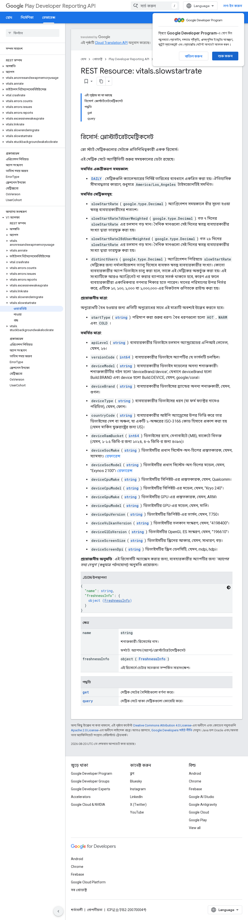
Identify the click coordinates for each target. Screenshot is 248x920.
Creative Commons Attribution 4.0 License (162, 725)
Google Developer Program (91, 773)
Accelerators (81, 797)
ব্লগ (132, 773)
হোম (9, 17)
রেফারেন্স (48, 17)
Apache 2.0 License (84, 730)
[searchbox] (32, 33)
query (88, 701)
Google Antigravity (203, 804)
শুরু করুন (225, 56)
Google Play (198, 820)
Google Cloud (199, 812)
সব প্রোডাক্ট (79, 890)
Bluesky (136, 781)
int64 (125, 357)
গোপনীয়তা (94, 910)
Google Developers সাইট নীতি (171, 730)
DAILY (96, 178)
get (86, 692)
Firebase (195, 789)
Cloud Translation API (111, 43)
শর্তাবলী (77, 910)
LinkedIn (136, 797)
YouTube (137, 812)
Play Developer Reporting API (60, 6)
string (121, 317)
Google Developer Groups (90, 781)
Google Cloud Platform (88, 882)
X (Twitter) (138, 804)
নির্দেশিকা (27, 17)
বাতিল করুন (193, 56)
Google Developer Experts (90, 789)
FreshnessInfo (117, 600)
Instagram (138, 789)
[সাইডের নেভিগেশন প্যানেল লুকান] (58, 911)
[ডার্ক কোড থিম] (228, 587)
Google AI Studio (201, 797)
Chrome (195, 781)
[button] (31, 66)
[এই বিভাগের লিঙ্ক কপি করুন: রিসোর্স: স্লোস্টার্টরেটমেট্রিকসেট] (158, 137)
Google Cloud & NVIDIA (88, 804)
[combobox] (155, 5)
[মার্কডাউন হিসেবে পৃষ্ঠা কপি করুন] (101, 81)
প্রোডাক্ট (97, 59)
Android (195, 773)
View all (195, 828)
